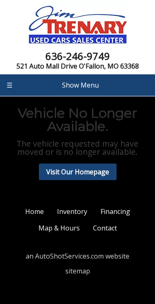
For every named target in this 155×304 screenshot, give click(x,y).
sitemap (77, 271)
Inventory (72, 211)
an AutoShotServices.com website (77, 256)
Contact (105, 228)
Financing (115, 211)
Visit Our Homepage (77, 171)
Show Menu (53, 85)
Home (34, 211)
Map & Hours (59, 228)
